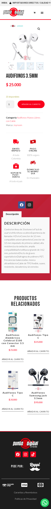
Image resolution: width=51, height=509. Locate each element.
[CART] (34, 12)
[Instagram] (29, 204)
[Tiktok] (33, 454)
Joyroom (17, 125)
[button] (42, 13)
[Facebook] (21, 204)
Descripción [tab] (12, 214)
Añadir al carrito (31, 104)
